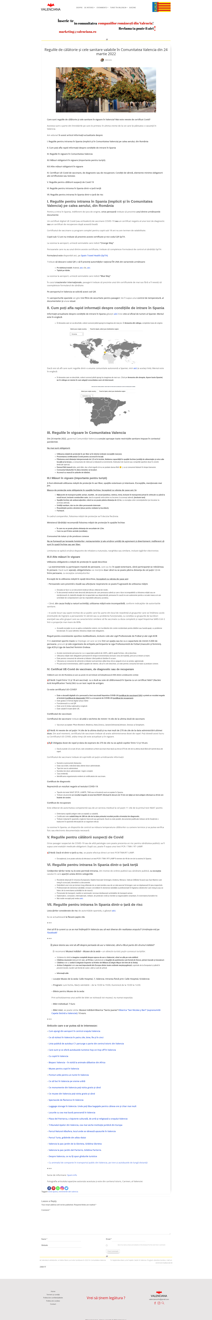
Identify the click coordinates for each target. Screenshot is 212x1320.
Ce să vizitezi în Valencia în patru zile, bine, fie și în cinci (76, 1037)
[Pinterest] (53, 1188)
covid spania (53, 1192)
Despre (79, 8)
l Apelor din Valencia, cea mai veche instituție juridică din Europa (90, 1125)
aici (113, 910)
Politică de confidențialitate (53, 1298)
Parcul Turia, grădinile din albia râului (67, 1137)
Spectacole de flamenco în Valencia (66, 1099)
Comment (45, 1210)
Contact (53, 1304)
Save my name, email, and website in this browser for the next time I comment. (142, 1245)
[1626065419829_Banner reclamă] (106, 25)
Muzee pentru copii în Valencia (64, 1068)
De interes (89, 8)
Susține (132, 8)
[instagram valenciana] (159, 1303)
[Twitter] (66, 1188)
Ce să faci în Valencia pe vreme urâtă (67, 1081)
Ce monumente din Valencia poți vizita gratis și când (75, 1087)
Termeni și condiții (53, 1295)
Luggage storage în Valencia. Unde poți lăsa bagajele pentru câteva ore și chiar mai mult (92, 1106)
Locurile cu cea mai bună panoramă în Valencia (72, 1112)
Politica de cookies (53, 1301)
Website (44, 1245)
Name (44, 1239)
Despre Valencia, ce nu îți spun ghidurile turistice (73, 1156)
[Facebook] (49, 1188)
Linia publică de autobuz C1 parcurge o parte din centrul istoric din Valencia (86, 1043)
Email (109, 1239)
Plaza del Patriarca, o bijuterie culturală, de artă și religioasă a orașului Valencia (88, 1118)
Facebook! (52, 932)
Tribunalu (53, 1125)
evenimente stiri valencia (68, 1192)
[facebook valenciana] (155, 1303)
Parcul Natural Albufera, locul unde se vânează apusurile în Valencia (82, 1131)
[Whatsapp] (58, 1188)
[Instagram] (62, 1188)
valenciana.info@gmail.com (159, 1299)
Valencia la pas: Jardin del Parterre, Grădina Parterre (75, 1150)
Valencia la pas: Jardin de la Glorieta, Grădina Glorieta (75, 1143)
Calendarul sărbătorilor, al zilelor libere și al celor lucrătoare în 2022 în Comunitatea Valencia (73, 1260)
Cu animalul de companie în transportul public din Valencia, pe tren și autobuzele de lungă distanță (98, 1162)
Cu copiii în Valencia (58, 1056)
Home (53, 1291)
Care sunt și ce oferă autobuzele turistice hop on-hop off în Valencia (82, 1049)
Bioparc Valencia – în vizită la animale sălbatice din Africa (77, 1062)
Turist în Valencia (118, 8)
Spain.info (72, 1175)
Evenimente (102, 8)
